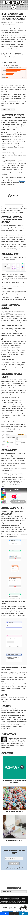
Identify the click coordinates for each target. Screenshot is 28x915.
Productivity (24, 901)
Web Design (19, 904)
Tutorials (5, 904)
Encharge (3, 728)
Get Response (15, 80)
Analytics (15, 898)
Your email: (14, 856)
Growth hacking (24, 899)
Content (1, 899)
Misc (12, 901)
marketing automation (10, 24)
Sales (6, 902)
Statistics (24, 902)
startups (8, 312)
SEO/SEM (14, 902)
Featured (19, 899)
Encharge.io (22, 180)
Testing (1, 904)
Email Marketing (13, 899)
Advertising (10, 898)
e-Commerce (6, 899)
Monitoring (19, 901)
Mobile (15, 901)
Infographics (3, 901)
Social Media (19, 902)
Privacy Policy (17, 867)
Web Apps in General (12, 904)
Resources (2, 902)
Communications (19, 22)
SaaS (19, 44)
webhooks (16, 278)
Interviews (8, 901)
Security (9, 902)
